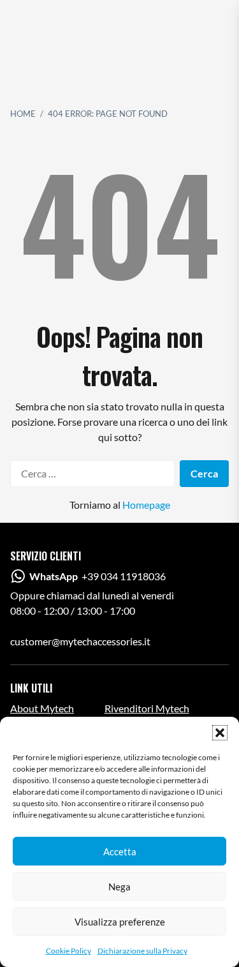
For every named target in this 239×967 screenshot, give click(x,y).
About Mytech (42, 708)
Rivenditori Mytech (147, 708)
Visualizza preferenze (120, 921)
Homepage (146, 504)
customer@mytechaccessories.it (80, 641)
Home (23, 114)
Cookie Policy (68, 951)
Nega (119, 886)
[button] (220, 732)
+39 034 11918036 (97, 576)
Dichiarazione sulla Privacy (142, 951)
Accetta (119, 851)
